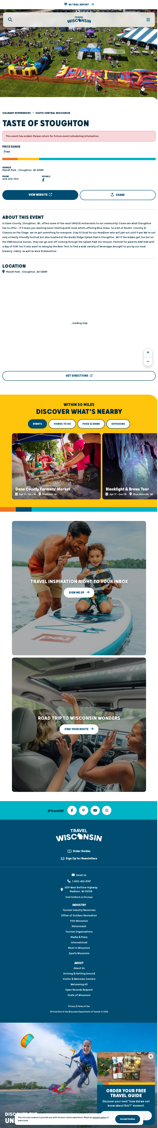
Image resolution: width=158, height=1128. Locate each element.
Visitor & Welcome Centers (79, 979)
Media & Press (79, 937)
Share (120, 195)
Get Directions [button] (77, 376)
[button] (79, 4)
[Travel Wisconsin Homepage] (79, 19)
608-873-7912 (10, 179)
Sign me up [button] (77, 592)
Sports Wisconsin (79, 953)
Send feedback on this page (79, 897)
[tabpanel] (79, 466)
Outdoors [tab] (118, 423)
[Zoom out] (148, 361)
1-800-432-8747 (81, 881)
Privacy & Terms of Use (79, 1006)
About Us (79, 968)
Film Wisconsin (79, 921)
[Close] (150, 1056)
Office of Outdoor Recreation (79, 915)
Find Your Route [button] (77, 729)
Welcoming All (79, 984)
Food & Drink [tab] (91, 423)
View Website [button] (38, 195)
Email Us (81, 875)
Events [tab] (37, 423)
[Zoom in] (148, 352)
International (79, 942)
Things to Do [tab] (62, 423)
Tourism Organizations (79, 931)
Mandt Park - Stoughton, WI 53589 (23, 170)
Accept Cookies (127, 1119)
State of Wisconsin (79, 995)
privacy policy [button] (100, 1117)
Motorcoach (79, 926)
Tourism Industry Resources (79, 910)
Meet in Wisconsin (79, 948)
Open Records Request (79, 989)
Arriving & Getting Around (79, 973)
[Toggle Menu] (146, 19)
